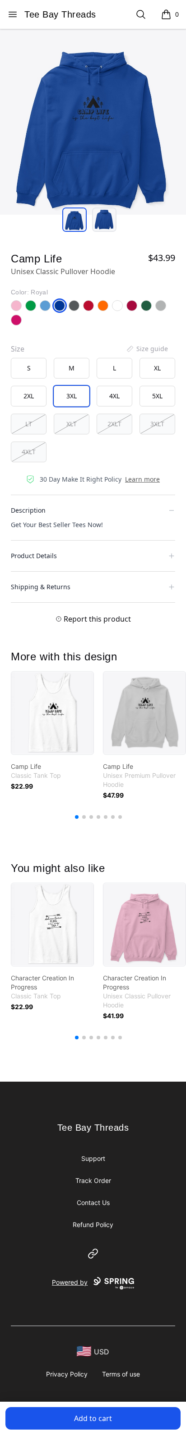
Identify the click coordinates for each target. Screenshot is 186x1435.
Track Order (93, 1180)
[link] (52, 713)
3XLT (157, 424)
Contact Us (93, 1202)
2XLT (114, 424)
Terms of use (121, 1374)
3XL (71, 396)
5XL (157, 396)
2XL (28, 396)
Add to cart (93, 1418)
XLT (71, 424)
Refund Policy (93, 1224)
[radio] (28, 368)
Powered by (70, 1282)
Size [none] (17, 349)
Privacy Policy (67, 1374)
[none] (147, 348)
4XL (114, 396)
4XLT (29, 451)
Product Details (34, 555)
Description (28, 510)
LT (28, 424)
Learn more (142, 479)
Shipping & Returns (40, 586)
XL (157, 368)
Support (93, 1158)
